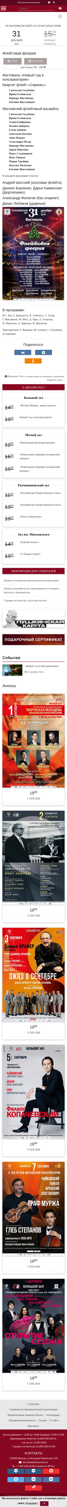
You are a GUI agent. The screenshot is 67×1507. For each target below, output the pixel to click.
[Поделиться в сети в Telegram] (43, 352)
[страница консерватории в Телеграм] (15, 1471)
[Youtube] (51, 1471)
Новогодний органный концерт (37, 442)
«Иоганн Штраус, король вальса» (38, 405)
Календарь (37, 61)
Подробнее (31, 1503)
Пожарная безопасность (22, 1420)
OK (44, 1503)
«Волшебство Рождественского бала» (40, 493)
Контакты (33, 1426)
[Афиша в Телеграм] (33, 1488)
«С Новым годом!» (30, 554)
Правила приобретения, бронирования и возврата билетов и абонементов (31, 590)
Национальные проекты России (25, 1415)
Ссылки (42, 1420)
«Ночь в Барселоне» (31, 516)
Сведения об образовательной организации (33, 1409)
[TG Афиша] (33, 1471)
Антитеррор (52, 1415)
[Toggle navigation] (60, 16)
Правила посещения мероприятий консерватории (31, 580)
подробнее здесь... (56, 380)
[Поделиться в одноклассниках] (33, 361)
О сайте (54, 1420)
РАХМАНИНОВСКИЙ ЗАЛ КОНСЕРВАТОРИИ (33, 25)
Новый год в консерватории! (36, 417)
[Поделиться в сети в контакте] (22, 352)
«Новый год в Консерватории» (42, 666)
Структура (33, 1404)
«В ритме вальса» (29, 542)
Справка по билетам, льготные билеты (25, 600)
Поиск (14, 61)
